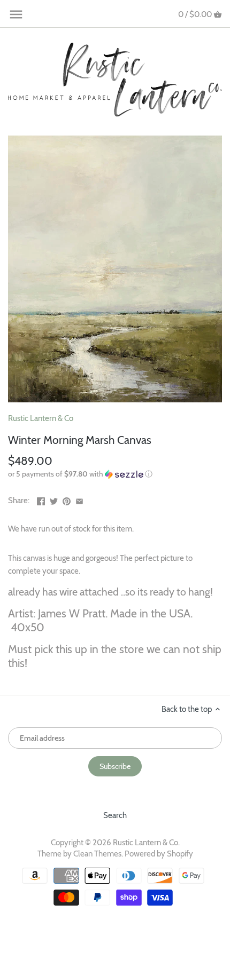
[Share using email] (79, 499)
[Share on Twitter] (54, 499)
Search (115, 815)
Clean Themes (97, 854)
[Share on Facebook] (41, 499)
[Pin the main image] (67, 499)
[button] (115, 474)
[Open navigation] (16, 14)
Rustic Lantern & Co (40, 418)
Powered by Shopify (159, 854)
